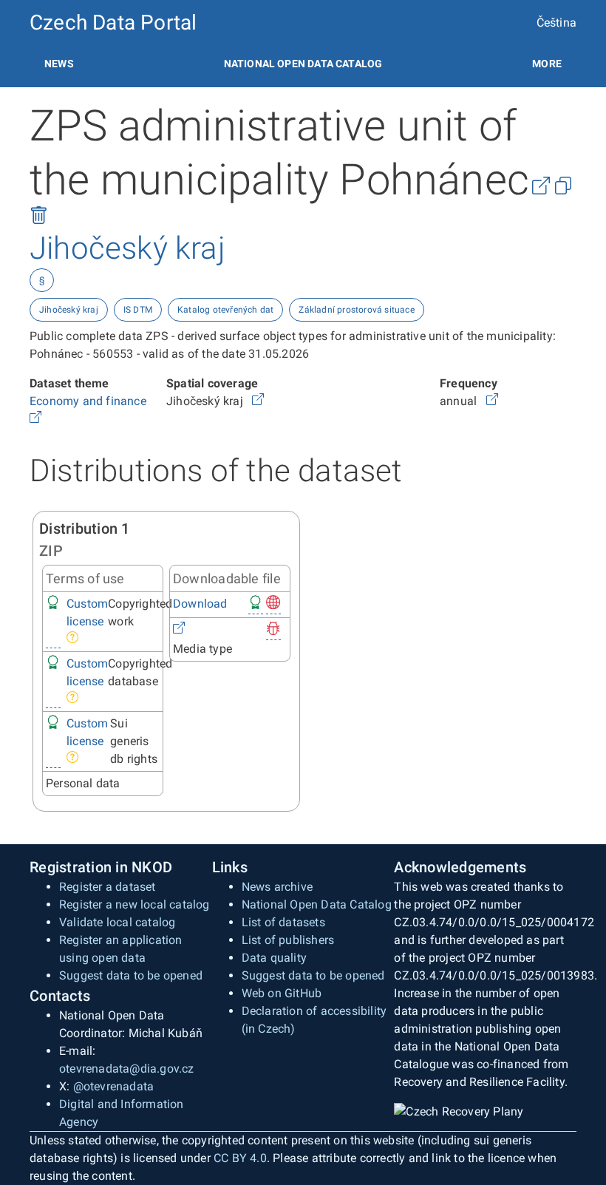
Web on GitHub (282, 993)
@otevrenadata (113, 1086)
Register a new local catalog (134, 904)
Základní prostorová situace (356, 310)
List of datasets (283, 922)
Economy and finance (89, 401)
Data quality (274, 958)
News (59, 63)
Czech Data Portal (113, 22)
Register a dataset (107, 887)
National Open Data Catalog (317, 904)
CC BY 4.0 (240, 1158)
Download (200, 604)
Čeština (556, 23)
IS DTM (137, 310)
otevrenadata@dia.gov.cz (126, 1069)
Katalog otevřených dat (225, 310)
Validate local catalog (117, 922)
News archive (277, 887)
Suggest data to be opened (130, 975)
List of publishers (288, 940)
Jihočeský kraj (68, 310)
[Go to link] (35, 419)
